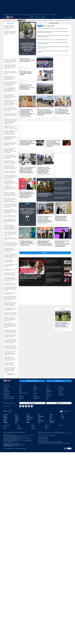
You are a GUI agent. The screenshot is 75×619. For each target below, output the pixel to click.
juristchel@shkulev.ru (28, 440)
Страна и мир (61, 389)
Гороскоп (33, 14)
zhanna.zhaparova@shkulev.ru (8, 444)
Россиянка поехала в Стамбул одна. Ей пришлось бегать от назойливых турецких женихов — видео (54, 273)
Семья (47, 398)
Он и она (48, 385)
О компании (5, 389)
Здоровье (21, 398)
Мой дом (35, 393)
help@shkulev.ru (10, 441)
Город (20, 391)
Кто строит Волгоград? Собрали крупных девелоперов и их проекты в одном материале (27, 87)
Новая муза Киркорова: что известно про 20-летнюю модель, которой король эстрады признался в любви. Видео (54, 279)
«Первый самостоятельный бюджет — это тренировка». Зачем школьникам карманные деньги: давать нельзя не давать (27, 211)
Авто (20, 385)
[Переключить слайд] (70, 271)
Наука (35, 394)
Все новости (10, 23)
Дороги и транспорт (23, 393)
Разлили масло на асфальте (51, 260)
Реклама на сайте (6, 385)
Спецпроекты (61, 394)
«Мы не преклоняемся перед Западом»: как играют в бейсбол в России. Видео (54, 267)
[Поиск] (65, 17)
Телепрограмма (23, 14)
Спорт (60, 385)
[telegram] (20, 406)
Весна (20, 389)
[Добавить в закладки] (34, 53)
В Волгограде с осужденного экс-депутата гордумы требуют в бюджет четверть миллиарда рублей (27, 142)
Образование (36, 398)
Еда (20, 394)
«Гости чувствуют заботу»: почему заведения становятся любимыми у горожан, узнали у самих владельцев (53, 143)
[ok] (26, 406)
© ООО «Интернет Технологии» (21, 448)
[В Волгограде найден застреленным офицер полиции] (45, 75)
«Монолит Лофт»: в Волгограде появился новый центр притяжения (27, 60)
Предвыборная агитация (8, 396)
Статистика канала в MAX (8, 398)
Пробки (43, 14)
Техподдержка (6, 394)
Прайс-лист (5, 387)
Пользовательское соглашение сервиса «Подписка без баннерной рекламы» (50, 441)
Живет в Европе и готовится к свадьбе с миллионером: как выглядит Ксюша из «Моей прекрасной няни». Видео (30, 277)
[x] (32, 406)
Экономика (61, 393)
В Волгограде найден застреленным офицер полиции (26, 73)
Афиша (29, 14)
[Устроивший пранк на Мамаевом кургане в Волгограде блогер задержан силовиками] (62, 208)
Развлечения (48, 394)
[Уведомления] (68, 17)
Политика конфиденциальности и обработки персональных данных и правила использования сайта (54, 443)
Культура (35, 389)
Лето (35, 391)
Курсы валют (38, 14)
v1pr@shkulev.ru (52, 435)
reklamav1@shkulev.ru (59, 432)
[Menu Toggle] (4, 17)
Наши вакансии (6, 393)
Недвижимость (6, 14)
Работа (47, 393)
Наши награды (6, 391)
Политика (48, 389)
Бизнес (20, 387)
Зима (35, 385)
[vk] (23, 406)
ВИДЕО (45, 258)
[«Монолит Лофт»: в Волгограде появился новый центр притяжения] (45, 62)
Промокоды (54, 14)
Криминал (36, 387)
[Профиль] (71, 17)
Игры (50, 14)
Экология (60, 391)
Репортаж (63, 309)
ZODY (47, 14)
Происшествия (49, 391)
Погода (17, 14)
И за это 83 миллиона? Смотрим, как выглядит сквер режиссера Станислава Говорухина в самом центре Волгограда (27, 47)
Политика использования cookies (43, 438)
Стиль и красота (62, 387)
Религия (47, 396)
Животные (21, 396)
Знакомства (13, 14)
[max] (29, 406)
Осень (47, 387)
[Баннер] (22, 20)
